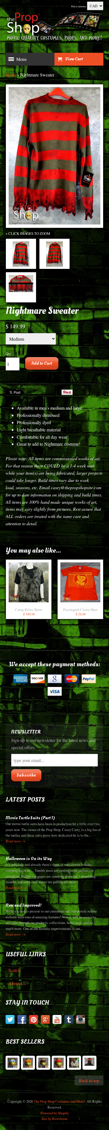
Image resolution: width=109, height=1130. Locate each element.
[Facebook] (21, 1020)
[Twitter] (10, 1020)
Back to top (89, 1080)
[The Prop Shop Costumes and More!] (54, 27)
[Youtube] (57, 1020)
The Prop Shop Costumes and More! (59, 1101)
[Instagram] (80, 1020)
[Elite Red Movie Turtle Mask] (59, 1063)
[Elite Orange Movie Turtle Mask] (28, 1063)
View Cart (74, 59)
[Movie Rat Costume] (74, 1063)
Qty (8, 353)
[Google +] (45, 1020)
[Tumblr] (68, 1020)
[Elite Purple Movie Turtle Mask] (43, 1063)
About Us (17, 983)
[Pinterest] (33, 1020)
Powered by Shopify (55, 1112)
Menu (21, 59)
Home (11, 75)
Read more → (15, 840)
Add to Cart (41, 363)
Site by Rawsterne (54, 1118)
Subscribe (26, 775)
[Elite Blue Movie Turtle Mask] (13, 1063)
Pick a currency (78, 6)
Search (14, 970)
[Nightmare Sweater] (21, 253)
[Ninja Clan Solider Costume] (89, 1063)
